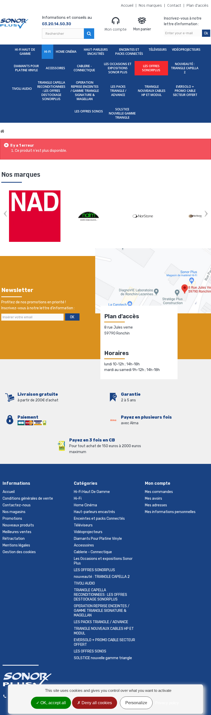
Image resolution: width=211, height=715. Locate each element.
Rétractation (14, 538)
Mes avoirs (153, 498)
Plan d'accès (197, 5)
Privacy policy (167, 703)
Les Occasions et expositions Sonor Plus (117, 68)
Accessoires (55, 68)
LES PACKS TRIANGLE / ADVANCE (118, 90)
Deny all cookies (96, 703)
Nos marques (150, 5)
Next (206, 214)
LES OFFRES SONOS (89, 111)
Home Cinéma (66, 51)
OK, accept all (52, 703)
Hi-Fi (47, 51)
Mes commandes (159, 492)
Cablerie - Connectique (84, 68)
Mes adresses (156, 505)
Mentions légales (16, 545)
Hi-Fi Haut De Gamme (25, 51)
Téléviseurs (157, 49)
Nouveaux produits (18, 525)
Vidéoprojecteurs (186, 49)
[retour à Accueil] (2, 131)
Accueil (127, 5)
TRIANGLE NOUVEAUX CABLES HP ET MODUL (151, 90)
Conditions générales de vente (28, 498)
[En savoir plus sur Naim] (89, 216)
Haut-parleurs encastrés (96, 51)
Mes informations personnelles (170, 512)
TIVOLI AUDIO (22, 88)
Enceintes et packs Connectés (129, 51)
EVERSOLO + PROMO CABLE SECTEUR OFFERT (185, 90)
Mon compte (115, 29)
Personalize (136, 703)
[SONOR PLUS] (14, 23)
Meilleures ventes (17, 532)
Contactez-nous (17, 505)
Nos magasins (14, 512)
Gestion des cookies (19, 552)
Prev (5, 214)
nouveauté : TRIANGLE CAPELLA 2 (184, 68)
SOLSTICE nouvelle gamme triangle (122, 113)
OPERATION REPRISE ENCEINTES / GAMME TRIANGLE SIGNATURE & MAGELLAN (85, 90)
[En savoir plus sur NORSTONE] (143, 216)
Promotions (12, 518)
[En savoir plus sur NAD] (34, 216)
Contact (174, 5)
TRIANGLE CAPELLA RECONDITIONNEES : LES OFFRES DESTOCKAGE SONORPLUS (51, 90)
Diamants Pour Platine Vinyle (26, 68)
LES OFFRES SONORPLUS (151, 68)
